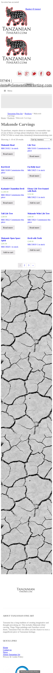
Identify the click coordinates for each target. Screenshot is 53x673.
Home (3, 118)
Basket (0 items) (33, 9)
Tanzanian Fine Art (15, 114)
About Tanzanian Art (11, 654)
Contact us (7, 650)
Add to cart (35, 203)
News (5, 652)
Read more (8, 154)
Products (28, 114)
